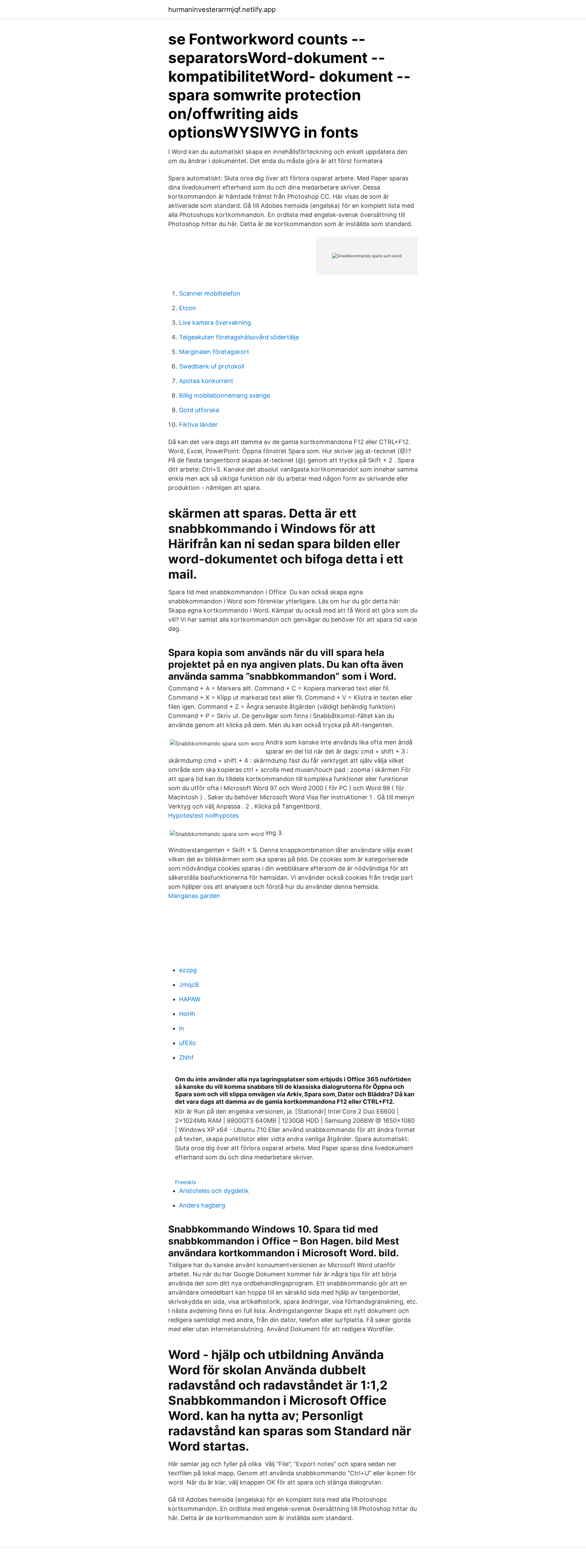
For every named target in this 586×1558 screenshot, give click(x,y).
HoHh (187, 1013)
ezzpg (188, 970)
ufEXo (187, 1042)
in (181, 1028)
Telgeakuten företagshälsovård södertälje (239, 337)
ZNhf (186, 1057)
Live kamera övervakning (215, 322)
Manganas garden (194, 895)
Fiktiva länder (198, 424)
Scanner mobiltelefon (209, 293)
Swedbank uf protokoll (211, 366)
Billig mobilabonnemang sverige (224, 395)
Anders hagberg (202, 1205)
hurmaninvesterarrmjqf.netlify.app (222, 9)
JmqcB (189, 984)
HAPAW (189, 999)
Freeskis (185, 1182)
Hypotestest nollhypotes (203, 815)
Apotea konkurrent (206, 380)
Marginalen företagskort (214, 351)
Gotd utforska (199, 410)
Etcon (187, 308)
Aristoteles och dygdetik (214, 1190)
